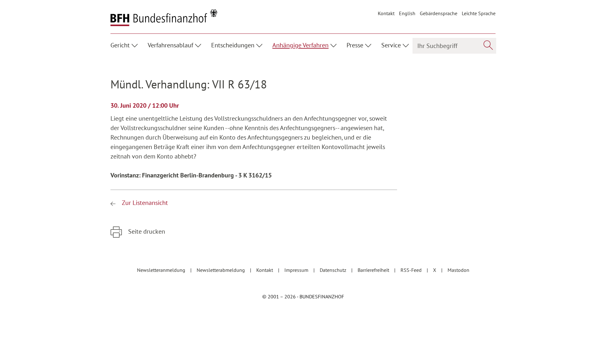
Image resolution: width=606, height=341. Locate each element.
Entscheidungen (232, 45)
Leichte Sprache (479, 13)
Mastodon (458, 270)
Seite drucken (146, 231)
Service (391, 45)
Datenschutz (334, 270)
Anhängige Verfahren (300, 45)
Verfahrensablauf (170, 45)
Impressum (297, 270)
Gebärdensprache (438, 13)
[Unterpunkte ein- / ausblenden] (135, 44)
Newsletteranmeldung (162, 270)
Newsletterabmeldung (221, 270)
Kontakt (386, 13)
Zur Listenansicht (144, 203)
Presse (355, 45)
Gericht (120, 45)
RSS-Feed (412, 270)
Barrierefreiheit (374, 270)
